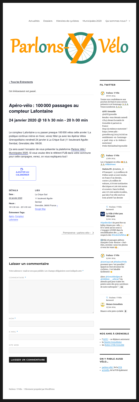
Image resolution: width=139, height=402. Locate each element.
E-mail (13, 332)
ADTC (105, 339)
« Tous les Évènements (21, 81)
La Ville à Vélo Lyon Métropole (114, 215)
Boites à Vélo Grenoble (114, 345)
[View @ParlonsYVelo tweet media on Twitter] (125, 311)
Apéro (11, 216)
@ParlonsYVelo (120, 262)
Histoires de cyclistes (67, 21)
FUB (120, 367)
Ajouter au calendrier (22, 173)
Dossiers (47, 21)
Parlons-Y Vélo (112, 93)
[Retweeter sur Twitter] (107, 207)
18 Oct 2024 (111, 96)
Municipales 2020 (92, 21)
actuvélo (105, 370)
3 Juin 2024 (110, 158)
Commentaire (17, 277)
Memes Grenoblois (114, 304)
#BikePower (110, 164)
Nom (12, 318)
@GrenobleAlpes (112, 277)
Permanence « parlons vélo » (77, 232)
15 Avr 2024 (111, 219)
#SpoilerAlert (106, 223)
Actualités (34, 21)
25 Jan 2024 (111, 307)
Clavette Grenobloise (113, 342)
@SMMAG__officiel (109, 279)
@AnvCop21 (105, 262)
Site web (14, 345)
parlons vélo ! (107, 367)
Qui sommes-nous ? (116, 21)
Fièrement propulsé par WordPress (39, 389)
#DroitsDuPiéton (119, 235)
